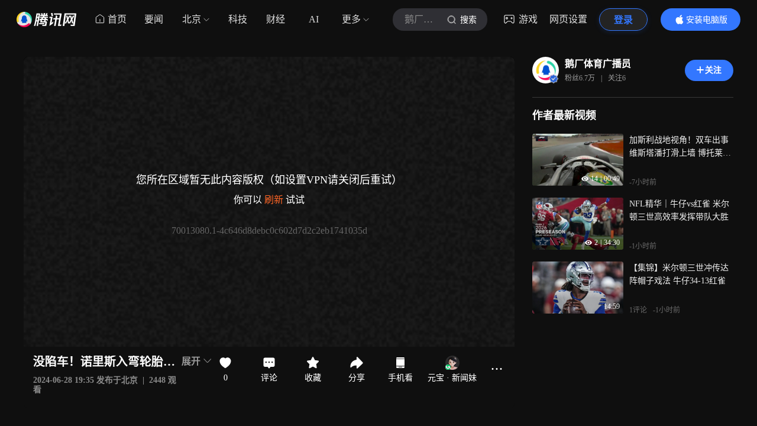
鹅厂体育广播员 (598, 64)
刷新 (273, 200)
